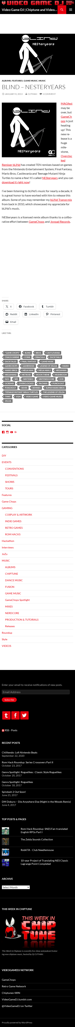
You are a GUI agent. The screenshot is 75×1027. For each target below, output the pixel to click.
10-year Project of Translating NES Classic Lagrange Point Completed (44, 862)
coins (27, 357)
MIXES (9, 606)
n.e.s (7, 379)
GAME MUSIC (31, 80)
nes (16, 379)
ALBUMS (6, 80)
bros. (38, 353)
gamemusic (29, 366)
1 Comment (49, 94)
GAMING (7, 508)
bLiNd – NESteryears (33, 87)
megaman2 (11, 374)
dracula (40, 357)
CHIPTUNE (11, 573)
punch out (58, 383)
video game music (52, 396)
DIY (4, 455)
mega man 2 (44, 370)
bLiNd (28, 353)
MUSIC (42, 80)
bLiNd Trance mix (61, 199)
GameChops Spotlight (17, 599)
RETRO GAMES (14, 527)
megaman (61, 370)
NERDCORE (12, 613)
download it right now (15, 182)
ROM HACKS (12, 534)
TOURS (9, 488)
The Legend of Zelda (54, 392)
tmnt (8, 396)
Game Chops (9, 501)
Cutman (32, 94)
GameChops (36, 221)
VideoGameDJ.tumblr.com (17, 999)
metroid (26, 374)
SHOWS (9, 481)
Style (4, 639)
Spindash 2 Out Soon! (14, 791)
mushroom (61, 374)
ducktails (55, 357)
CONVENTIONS (14, 468)
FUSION (9, 586)
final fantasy (28, 361)
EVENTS (6, 462)
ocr (61, 379)
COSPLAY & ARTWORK (18, 514)
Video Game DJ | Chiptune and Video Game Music (30, 10)
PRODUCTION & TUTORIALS (21, 619)
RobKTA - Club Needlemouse (37, 849)
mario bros (11, 370)
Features (17, 80)
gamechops (11, 366)
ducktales (10, 361)
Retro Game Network (14, 986)
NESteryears (50, 178)
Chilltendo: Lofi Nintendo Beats (19, 752)
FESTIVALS (11, 475)
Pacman (43, 383)
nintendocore (46, 379)
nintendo (28, 379)
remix (24, 388)
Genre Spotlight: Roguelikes (17, 782)
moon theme (43, 374)
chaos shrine (12, 357)
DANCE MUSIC (14, 580)
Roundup (7, 632)
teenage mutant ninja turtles (21, 392)
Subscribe (9, 699)
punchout (10, 388)
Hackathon (8, 540)
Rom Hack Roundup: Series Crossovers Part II (27, 762)
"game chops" (12, 353)
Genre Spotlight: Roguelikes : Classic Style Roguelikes (32, 772)
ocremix (9, 383)
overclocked (26, 383)
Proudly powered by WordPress (17, 1022)
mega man (27, 370)
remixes (36, 388)
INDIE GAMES (13, 521)
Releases (10, 626)
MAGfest (66, 103)
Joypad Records (60, 221)
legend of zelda (48, 366)
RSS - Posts (10, 730)
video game (32, 396)
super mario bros (55, 388)
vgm (18, 396)
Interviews (8, 547)
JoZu (4, 554)
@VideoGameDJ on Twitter (17, 1005)
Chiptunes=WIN (11, 992)
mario (65, 366)
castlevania (53, 353)
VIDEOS (6, 645)
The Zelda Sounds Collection (37, 839)
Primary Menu (70, 9)
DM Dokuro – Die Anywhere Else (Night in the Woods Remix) (36, 801)
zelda (8, 401)
